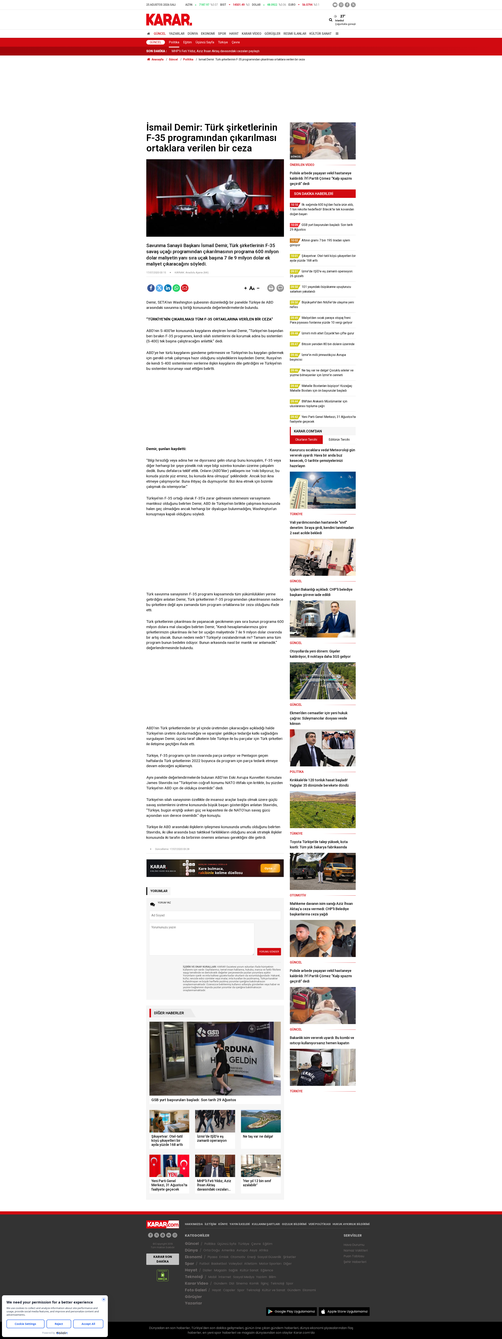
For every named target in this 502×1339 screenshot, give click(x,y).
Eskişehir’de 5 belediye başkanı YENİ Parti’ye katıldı (207, 51)
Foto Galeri (195, 1290)
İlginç (265, 1283)
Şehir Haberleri (355, 1262)
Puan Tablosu (354, 1256)
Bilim (272, 1277)
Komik (254, 1283)
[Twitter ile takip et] (353, 4)
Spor (222, 33)
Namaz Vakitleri (356, 1250)
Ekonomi (208, 33)
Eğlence (267, 1270)
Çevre (236, 42)
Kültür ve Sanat (273, 1290)
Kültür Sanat (320, 33)
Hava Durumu (354, 1245)
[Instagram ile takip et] (174, 1235)
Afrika (263, 1250)
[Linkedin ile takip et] (168, 1235)
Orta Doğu (211, 1250)
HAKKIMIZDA (194, 1224)
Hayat (234, 33)
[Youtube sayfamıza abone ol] (162, 1235)
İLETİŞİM (210, 1224)
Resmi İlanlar (295, 33)
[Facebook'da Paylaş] (151, 288)
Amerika (228, 1250)
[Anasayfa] (149, 34)
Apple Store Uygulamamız (347, 1311)
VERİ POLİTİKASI (319, 1224)
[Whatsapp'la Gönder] (176, 288)
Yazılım (261, 1277)
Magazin (220, 1270)
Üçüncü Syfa (226, 1244)
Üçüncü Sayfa (205, 42)
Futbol (204, 1263)
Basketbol (219, 1263)
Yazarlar (177, 33)
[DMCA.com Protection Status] (163, 1275)
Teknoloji (194, 1276)
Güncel (160, 33)
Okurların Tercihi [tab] (306, 439)
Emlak (224, 1257)
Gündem (220, 1283)
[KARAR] (169, 19)
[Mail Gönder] (184, 288)
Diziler (207, 1270)
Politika (174, 42)
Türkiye (223, 42)
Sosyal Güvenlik (269, 1257)
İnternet (224, 1277)
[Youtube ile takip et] (335, 4)
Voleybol (235, 1263)
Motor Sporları (270, 1263)
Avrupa (242, 1250)
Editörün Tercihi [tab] (339, 439)
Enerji (251, 1257)
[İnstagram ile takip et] (341, 4)
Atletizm (250, 1263)
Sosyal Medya (243, 1277)
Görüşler (272, 33)
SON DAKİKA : (156, 51)
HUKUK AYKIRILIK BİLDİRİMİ (351, 1224)
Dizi (231, 1283)
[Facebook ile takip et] (347, 4)
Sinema (241, 1283)
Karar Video (251, 33)
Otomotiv (238, 1257)
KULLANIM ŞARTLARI (266, 1224)
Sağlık (233, 1270)
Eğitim (187, 42)
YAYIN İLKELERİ (240, 1224)
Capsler (229, 1290)
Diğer (287, 1263)
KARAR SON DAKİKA (162, 1259)
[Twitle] (159, 288)
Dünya (193, 33)
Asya (253, 1250)
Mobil (212, 1277)
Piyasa (212, 1257)
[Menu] (336, 34)
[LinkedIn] (168, 288)
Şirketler (289, 1257)
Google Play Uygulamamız (295, 1311)
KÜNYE (223, 1224)
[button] (245, 288)
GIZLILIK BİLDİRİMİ (294, 1224)
